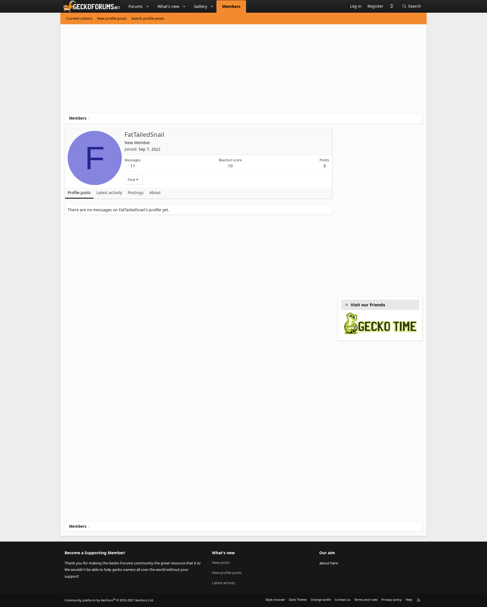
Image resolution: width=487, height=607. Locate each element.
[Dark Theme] (391, 6)
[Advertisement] (234, 70)
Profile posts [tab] (79, 192)
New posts (221, 562)
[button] (147, 6)
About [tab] (155, 192)
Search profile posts (147, 18)
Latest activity (223, 582)
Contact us (342, 599)
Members (231, 6)
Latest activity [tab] (109, 192)
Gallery (200, 6)
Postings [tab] (136, 192)
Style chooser (275, 599)
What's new (168, 6)
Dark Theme (298, 599)
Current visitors (79, 18)
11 (132, 165)
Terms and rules (366, 599)
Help (409, 599)
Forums (136, 6)
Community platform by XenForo (109, 600)
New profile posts (112, 18)
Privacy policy (391, 599)
